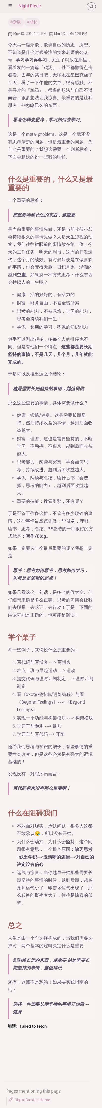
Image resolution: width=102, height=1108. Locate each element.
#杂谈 (16, 22)
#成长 (32, 22)
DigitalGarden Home (32, 1100)
